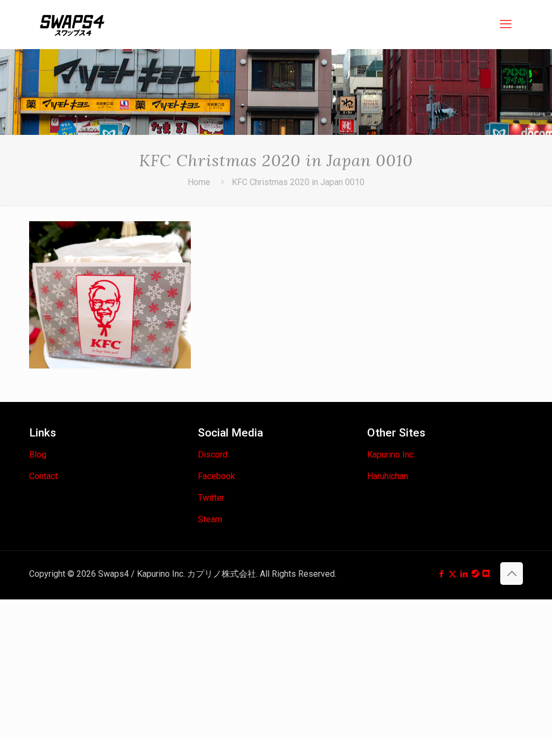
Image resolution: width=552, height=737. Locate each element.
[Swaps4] (72, 24)
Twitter (211, 498)
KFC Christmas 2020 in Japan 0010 (298, 182)
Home (199, 182)
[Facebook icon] (441, 574)
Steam (210, 519)
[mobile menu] (505, 24)
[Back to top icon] (511, 573)
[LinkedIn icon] (464, 574)
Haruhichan (387, 476)
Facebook (216, 476)
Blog (37, 454)
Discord (212, 454)
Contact (43, 476)
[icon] (475, 574)
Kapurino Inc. (391, 454)
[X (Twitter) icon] (452, 574)
